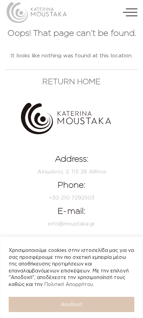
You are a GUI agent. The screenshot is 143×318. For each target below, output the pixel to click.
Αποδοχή (71, 304)
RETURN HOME (71, 81)
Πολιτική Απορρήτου (68, 284)
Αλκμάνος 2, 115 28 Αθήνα (71, 171)
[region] (71, 277)
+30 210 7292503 (71, 198)
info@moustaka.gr (71, 224)
